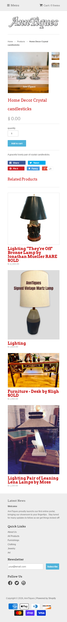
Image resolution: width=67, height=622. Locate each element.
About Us (12, 532)
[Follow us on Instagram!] (24, 584)
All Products (13, 536)
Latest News (16, 500)
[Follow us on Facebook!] (10, 584)
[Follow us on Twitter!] (17, 584)
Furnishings (13, 540)
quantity (11, 128)
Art (9, 552)
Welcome (12, 506)
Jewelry (11, 548)
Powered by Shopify (46, 598)
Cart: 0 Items (52, 5)
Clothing (12, 544)
